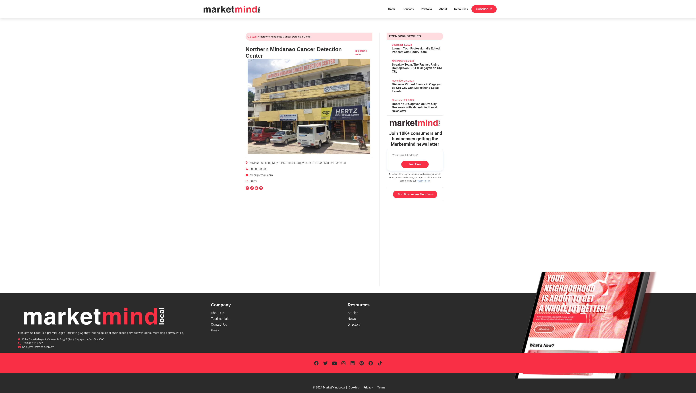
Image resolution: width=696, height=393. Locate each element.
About (443, 9)
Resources (461, 9)
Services (408, 9)
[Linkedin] (261, 188)
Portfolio (426, 9)
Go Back (252, 36)
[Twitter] (325, 363)
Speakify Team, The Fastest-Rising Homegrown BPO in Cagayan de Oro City (417, 68)
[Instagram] (343, 363)
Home (391, 9)
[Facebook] (316, 363)
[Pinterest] (361, 363)
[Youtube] (334, 363)
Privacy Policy (423, 181)
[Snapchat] (370, 363)
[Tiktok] (379, 363)
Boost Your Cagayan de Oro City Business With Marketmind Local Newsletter (414, 107)
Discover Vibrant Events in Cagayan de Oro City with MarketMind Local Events (417, 88)
